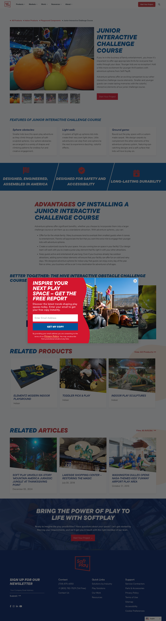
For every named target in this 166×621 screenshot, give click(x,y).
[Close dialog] (135, 281)
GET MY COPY (55, 327)
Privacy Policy (51, 336)
